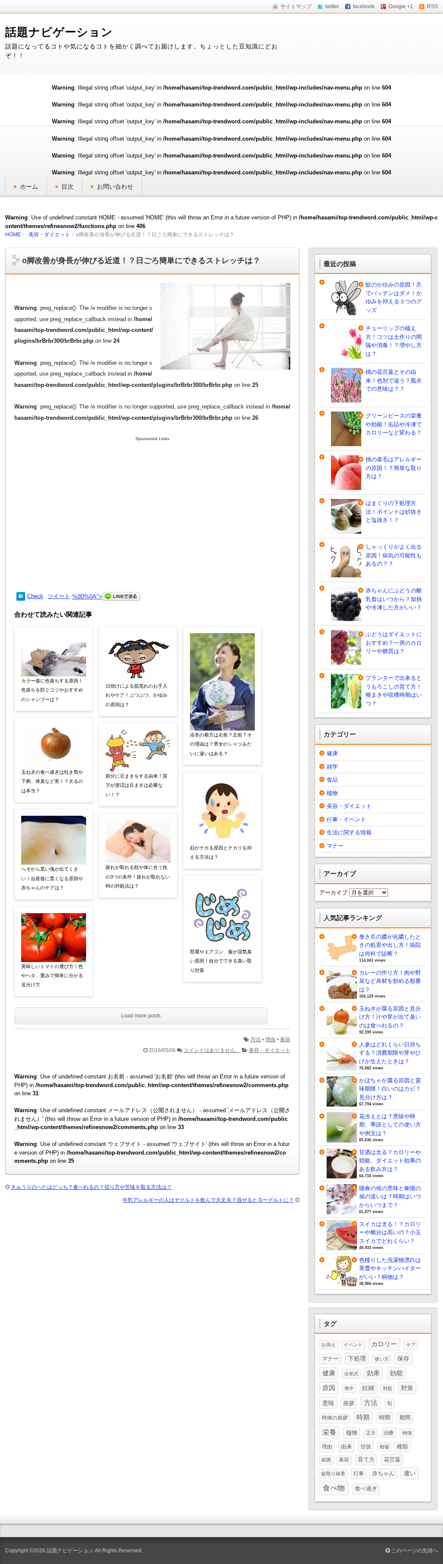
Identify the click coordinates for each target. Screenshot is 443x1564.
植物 (332, 793)
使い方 (382, 1358)
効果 (373, 1373)
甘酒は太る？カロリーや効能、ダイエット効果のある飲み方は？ (390, 1160)
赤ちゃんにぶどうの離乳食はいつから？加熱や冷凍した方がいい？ (394, 599)
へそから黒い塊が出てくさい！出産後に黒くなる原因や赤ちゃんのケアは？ (52, 878)
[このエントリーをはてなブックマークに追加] (20, 596)
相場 (384, 1446)
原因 (328, 1387)
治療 (388, 1433)
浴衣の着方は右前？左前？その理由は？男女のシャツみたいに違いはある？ (221, 744)
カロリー (384, 1344)
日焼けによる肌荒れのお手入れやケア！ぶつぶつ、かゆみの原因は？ (136, 695)
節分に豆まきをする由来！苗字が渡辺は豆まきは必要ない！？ (136, 785)
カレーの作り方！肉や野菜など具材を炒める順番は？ (390, 981)
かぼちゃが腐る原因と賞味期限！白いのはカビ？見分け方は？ (390, 1089)
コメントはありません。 (212, 1050)
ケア (411, 1344)
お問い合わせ (115, 186)
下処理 (357, 1358)
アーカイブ (333, 892)
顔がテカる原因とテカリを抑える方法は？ (221, 852)
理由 (270, 1039)
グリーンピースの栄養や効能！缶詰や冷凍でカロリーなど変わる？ (394, 424)
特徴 (407, 1432)
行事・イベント (346, 819)
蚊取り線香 (333, 1473)
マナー (335, 846)
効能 (396, 1373)
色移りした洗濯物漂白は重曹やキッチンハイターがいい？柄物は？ (390, 1268)
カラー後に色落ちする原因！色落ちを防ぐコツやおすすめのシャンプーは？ (52, 690)
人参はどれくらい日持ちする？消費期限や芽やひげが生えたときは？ (390, 1053)
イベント (353, 1344)
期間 (405, 1417)
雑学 (332, 766)
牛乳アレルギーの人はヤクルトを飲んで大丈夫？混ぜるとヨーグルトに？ (208, 1200)
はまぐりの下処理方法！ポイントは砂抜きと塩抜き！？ (394, 511)
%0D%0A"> (87, 596)
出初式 (351, 1373)
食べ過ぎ (366, 1488)
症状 (366, 1447)
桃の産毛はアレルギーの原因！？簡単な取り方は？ (394, 467)
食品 (332, 779)
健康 (332, 753)
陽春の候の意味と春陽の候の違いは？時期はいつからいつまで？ (390, 1196)
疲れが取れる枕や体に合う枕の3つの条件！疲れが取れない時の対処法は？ (138, 876)
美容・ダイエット (49, 235)
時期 (362, 1417)
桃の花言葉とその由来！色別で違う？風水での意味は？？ (394, 380)
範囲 (326, 1459)
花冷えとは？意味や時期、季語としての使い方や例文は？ (390, 1124)
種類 (402, 1447)
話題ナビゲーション (59, 32)
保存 (403, 1358)
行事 (358, 1474)
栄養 (329, 1432)
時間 (384, 1417)
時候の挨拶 (335, 1418)
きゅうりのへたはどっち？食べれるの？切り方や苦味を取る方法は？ (91, 1187)
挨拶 (348, 1403)
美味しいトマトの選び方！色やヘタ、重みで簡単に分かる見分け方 (52, 976)
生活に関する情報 (349, 832)
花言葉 (392, 1459)
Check (35, 596)
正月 (371, 1432)
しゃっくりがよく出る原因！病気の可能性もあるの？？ (394, 555)
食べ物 (334, 1488)
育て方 (366, 1459)
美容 (285, 1039)
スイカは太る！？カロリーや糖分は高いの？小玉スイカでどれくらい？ (390, 1232)
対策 (407, 1387)
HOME (13, 235)
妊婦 (368, 1388)
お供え (328, 1344)
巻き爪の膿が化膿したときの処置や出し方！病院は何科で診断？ (390, 945)
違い (410, 1473)
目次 (67, 186)
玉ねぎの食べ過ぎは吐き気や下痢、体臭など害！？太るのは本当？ (52, 781)
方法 (255, 1039)
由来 (346, 1446)
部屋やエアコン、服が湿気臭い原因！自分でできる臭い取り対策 (221, 961)
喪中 (349, 1388)
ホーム (29, 186)
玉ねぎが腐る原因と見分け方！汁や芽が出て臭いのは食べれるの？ (390, 1017)
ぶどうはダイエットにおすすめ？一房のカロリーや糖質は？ (394, 642)
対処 (387, 1388)
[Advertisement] (152, 513)
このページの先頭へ (414, 1551)
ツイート (59, 596)
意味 (328, 1403)
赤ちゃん (383, 1473)
